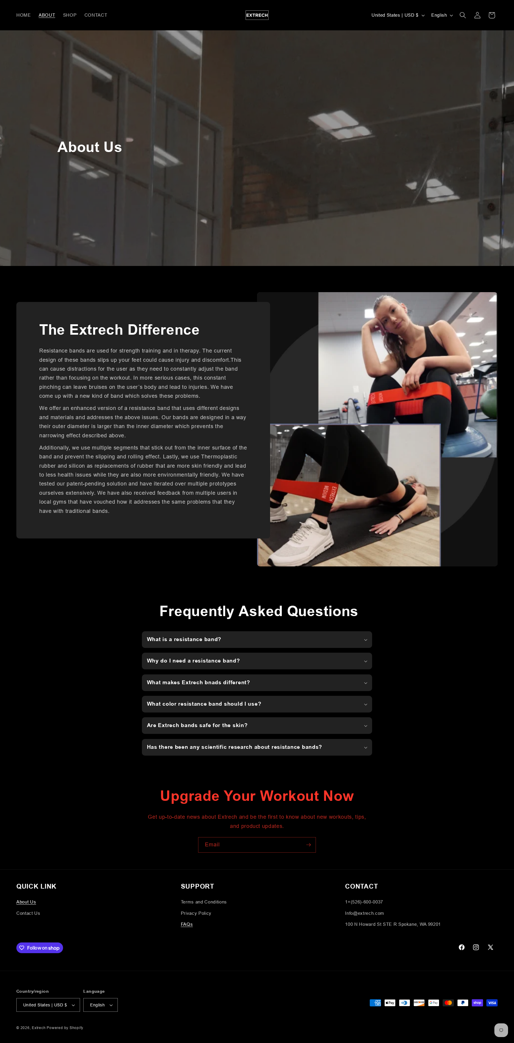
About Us (26, 902)
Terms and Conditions (204, 902)
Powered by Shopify (65, 1027)
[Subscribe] (308, 845)
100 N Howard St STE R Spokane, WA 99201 (393, 924)
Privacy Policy (196, 913)
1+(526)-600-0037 (364, 902)
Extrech (39, 1027)
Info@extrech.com (364, 913)
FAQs (187, 924)
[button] (463, 15)
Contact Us (28, 913)
